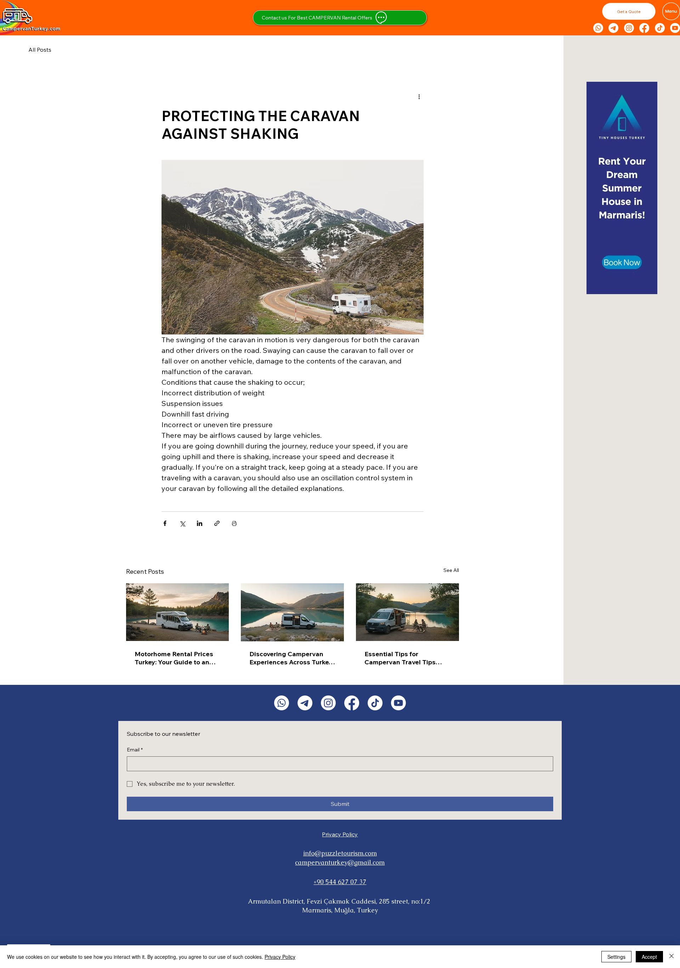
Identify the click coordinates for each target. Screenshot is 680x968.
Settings (616, 956)
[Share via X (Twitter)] (182, 523)
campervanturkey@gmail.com (340, 862)
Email (135, 749)
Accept (649, 956)
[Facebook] (644, 28)
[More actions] (419, 96)
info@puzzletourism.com (340, 853)
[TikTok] (660, 28)
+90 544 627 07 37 (339, 882)
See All (451, 570)
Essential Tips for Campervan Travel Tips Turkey (400, 658)
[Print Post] (234, 523)
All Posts (39, 49)
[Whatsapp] (598, 28)
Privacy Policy (340, 834)
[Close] (671, 956)
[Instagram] (629, 28)
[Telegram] (613, 28)
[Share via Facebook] (165, 523)
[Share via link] (217, 523)
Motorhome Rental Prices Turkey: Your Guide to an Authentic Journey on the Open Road (174, 658)
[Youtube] (675, 28)
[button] (629, 11)
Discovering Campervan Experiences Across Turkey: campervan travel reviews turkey (291, 658)
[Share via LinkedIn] (199, 523)
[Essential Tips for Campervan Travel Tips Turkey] (407, 612)
